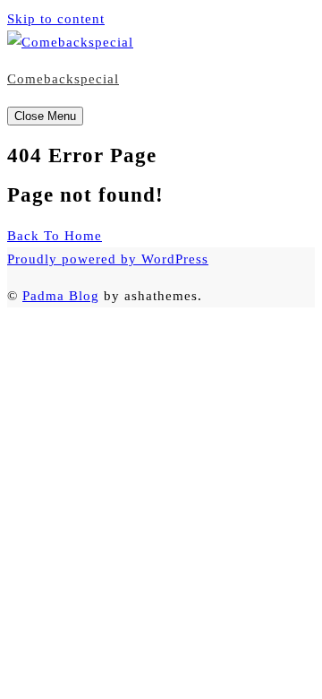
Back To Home (54, 236)
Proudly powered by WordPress (107, 259)
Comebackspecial (63, 79)
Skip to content (56, 19)
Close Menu (45, 116)
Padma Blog (60, 296)
